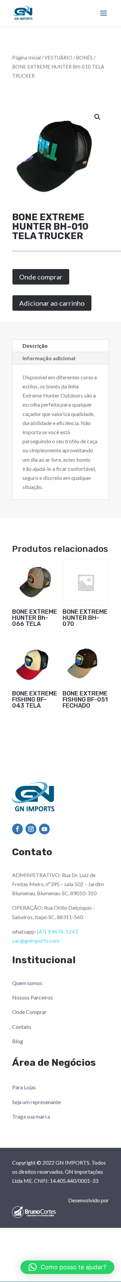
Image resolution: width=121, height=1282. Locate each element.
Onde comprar (41, 277)
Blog (17, 1041)
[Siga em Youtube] (44, 829)
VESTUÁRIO (58, 57)
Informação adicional (49, 358)
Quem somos (27, 983)
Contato (21, 1026)
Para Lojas (24, 1087)
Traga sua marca (31, 1116)
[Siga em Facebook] (17, 829)
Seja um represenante (36, 1102)
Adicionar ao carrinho (52, 303)
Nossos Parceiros (32, 997)
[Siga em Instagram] (31, 829)
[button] (97, 117)
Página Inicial (26, 57)
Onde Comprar (29, 1012)
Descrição (35, 345)
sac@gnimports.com (35, 940)
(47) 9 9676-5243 (57, 931)
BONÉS (84, 57)
